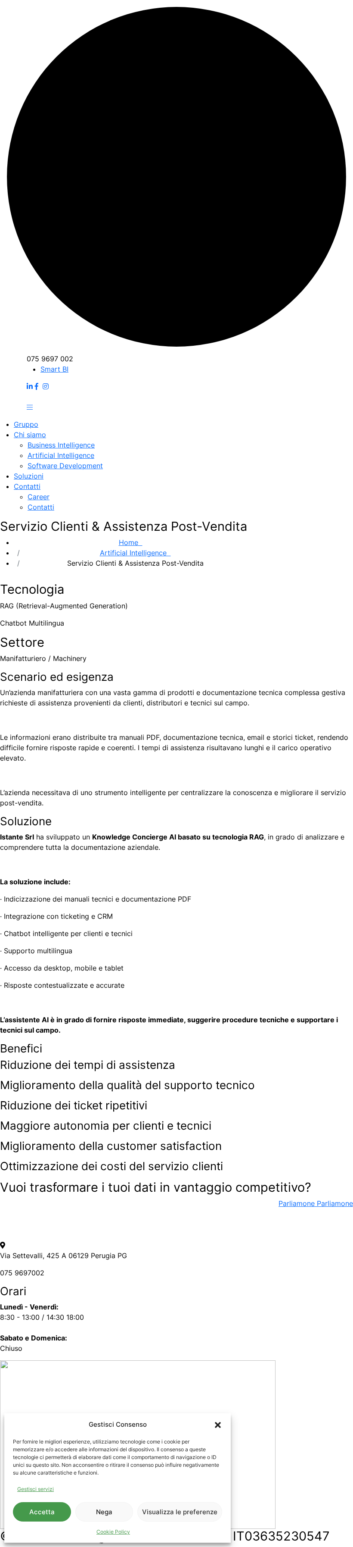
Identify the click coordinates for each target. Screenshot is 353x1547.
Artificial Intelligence (135, 552)
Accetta (42, 1512)
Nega (104, 1512)
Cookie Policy (113, 1531)
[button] (218, 1424)
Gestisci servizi (35, 1489)
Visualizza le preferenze (179, 1512)
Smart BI (54, 369)
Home (130, 542)
